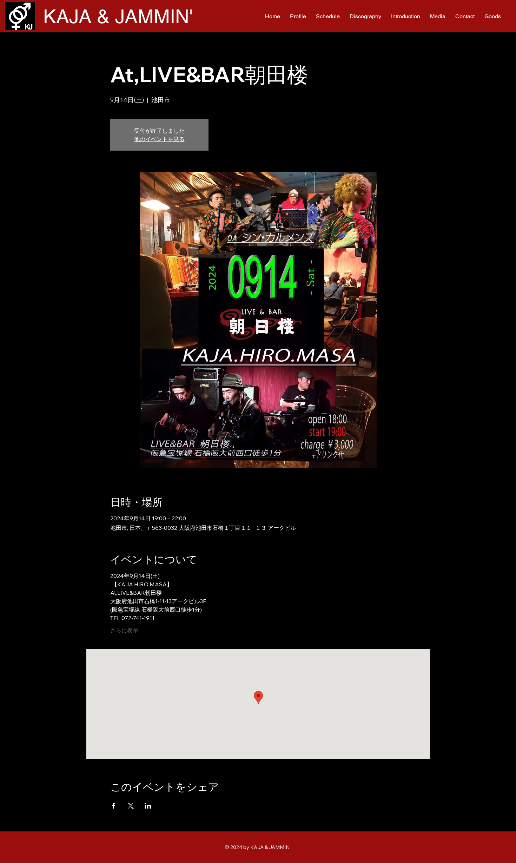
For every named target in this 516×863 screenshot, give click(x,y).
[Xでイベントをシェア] (130, 806)
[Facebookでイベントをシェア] (113, 806)
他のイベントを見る (159, 139)
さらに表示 (124, 630)
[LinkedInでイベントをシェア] (148, 806)
